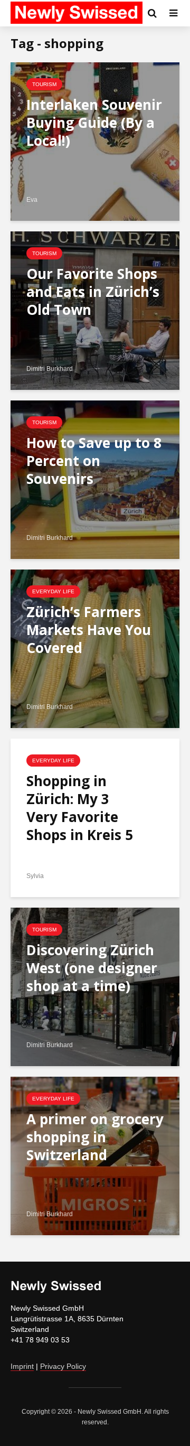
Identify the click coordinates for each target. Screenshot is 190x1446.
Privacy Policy (63, 1366)
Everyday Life (53, 591)
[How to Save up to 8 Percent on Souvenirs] (95, 478)
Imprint (22, 1366)
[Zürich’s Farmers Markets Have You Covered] (95, 647)
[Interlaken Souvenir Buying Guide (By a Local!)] (95, 140)
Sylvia (35, 876)
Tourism (44, 84)
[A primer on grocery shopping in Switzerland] (95, 1155)
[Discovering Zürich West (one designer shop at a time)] (95, 986)
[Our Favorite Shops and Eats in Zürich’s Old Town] (95, 309)
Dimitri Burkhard (49, 368)
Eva (31, 199)
